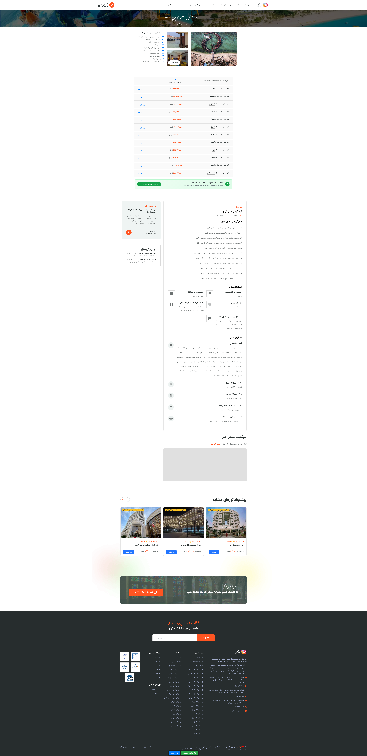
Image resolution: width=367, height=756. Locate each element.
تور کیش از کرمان (176, 718)
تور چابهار (157, 674)
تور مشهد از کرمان (198, 726)
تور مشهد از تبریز (198, 710)
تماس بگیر (102, 5)
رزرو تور (214, 552)
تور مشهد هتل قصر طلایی (195, 670)
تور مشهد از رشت (198, 734)
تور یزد (158, 666)
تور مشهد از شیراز (198, 730)
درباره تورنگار (124, 747)
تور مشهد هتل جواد (197, 690)
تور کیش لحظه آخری (175, 666)
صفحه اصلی (189, 24)
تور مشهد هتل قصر (197, 678)
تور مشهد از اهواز (198, 718)
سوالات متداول (148, 747)
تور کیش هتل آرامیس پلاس (173, 698)
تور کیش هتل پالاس (149, 545)
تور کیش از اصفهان (176, 706)
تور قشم (206, 5)
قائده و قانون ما (136, 747)
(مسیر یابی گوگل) (215, 444)
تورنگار (239, 747)
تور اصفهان (157, 670)
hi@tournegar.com (237, 711)
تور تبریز (158, 678)
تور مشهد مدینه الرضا (196, 694)
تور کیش (215, 5)
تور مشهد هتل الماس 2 (196, 686)
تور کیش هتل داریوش (174, 670)
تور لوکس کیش (177, 662)
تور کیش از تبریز (176, 710)
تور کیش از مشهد (176, 726)
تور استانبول (156, 689)
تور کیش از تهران (176, 702)
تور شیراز (197, 5)
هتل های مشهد (234, 5)
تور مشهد (246, 5)
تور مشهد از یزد (198, 722)
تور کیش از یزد (177, 714)
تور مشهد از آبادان (198, 714)
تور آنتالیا (158, 693)
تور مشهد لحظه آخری (197, 662)
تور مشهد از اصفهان (197, 706)
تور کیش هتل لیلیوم (192, 545)
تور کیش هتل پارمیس (174, 690)
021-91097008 (240, 696)
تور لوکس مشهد (198, 666)
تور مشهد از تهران (198, 702)
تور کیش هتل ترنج (175, 686)
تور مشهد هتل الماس (196, 682)
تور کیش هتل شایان (175, 682)
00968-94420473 (238, 707)
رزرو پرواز (223, 5)
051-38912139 (239, 686)
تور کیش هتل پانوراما (175, 694)
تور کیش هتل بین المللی (233, 545)
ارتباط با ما (151, 232)
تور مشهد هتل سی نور (196, 698)
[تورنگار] (262, 5)
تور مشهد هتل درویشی (196, 674)
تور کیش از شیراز (176, 722)
